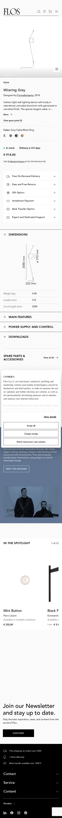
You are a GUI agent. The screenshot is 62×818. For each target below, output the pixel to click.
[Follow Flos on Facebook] (12, 813)
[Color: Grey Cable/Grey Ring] (10, 135)
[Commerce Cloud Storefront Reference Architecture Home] (11, 11)
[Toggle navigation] (56, 11)
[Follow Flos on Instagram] (19, 813)
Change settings (31, 434)
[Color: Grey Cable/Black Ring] (16, 135)
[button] (39, 11)
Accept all (31, 426)
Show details (50, 417)
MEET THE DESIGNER (16, 469)
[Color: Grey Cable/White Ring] (4, 135)
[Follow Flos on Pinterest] (25, 813)
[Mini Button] (24, 578)
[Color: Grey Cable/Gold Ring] (22, 135)
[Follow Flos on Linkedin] (5, 813)
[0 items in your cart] (50, 11)
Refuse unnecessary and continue (31, 442)
